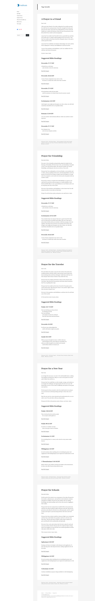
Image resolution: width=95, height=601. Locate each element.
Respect (70, 582)
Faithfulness (43, 251)
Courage (59, 476)
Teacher (55, 583)
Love (50, 142)
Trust (51, 252)
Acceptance (60, 250)
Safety (69, 355)
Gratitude (57, 251)
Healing (46, 478)
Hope (50, 478)
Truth (68, 142)
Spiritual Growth (47, 583)
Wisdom (42, 356)
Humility (64, 251)
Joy (48, 142)
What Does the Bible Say (21, 19)
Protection (56, 142)
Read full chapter (45, 71)
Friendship (53, 251)
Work (71, 142)
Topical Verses (19, 15)
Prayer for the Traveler (52, 264)
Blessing (64, 250)
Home (18, 11)
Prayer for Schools (50, 490)
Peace (53, 142)
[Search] (27, 35)
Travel (72, 355)
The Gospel (19, 23)
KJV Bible (18, 13)
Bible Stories (19, 21)
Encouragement (61, 141)
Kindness (68, 251)
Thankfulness (47, 252)
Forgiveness (48, 251)
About (42, 593)
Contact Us (55, 593)
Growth (70, 141)
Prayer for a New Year (52, 368)
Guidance (43, 142)
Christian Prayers (53, 141)
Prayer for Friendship (51, 156)
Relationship (61, 142)
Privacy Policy (48, 593)
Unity (59, 583)
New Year (52, 478)
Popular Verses (20, 17)
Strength (65, 142)
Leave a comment (45, 143)
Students (52, 583)
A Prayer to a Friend (51, 19)
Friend (67, 141)
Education (59, 582)
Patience (43, 252)
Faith (65, 141)
